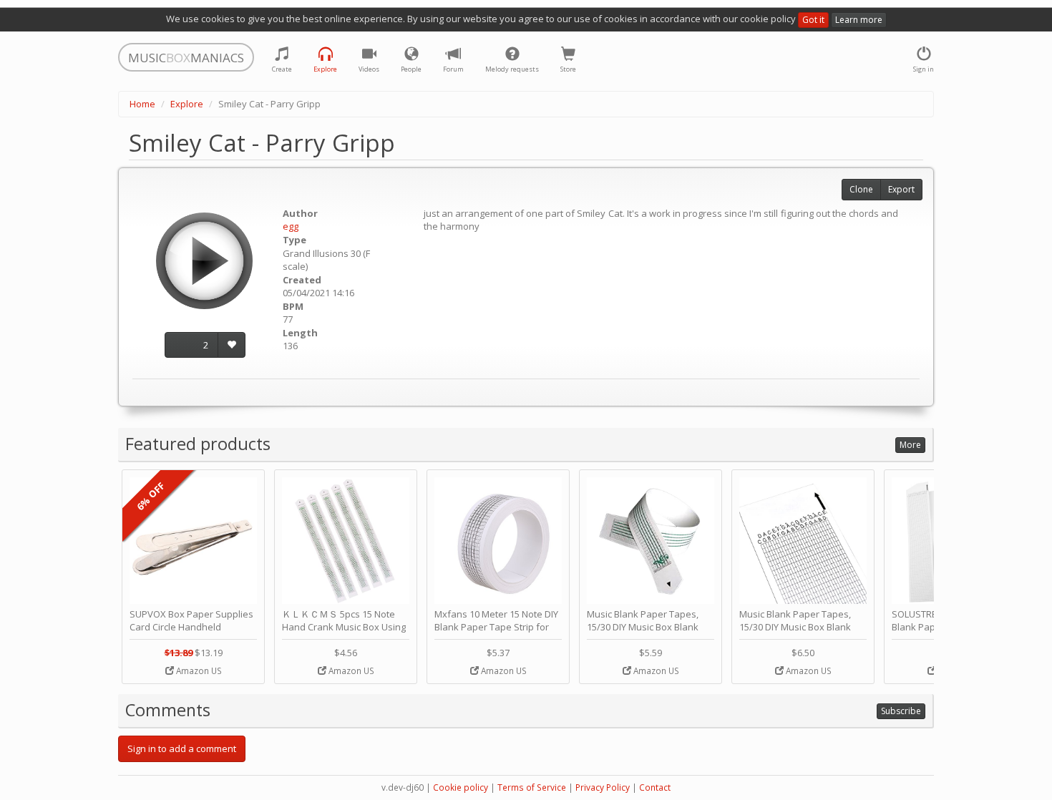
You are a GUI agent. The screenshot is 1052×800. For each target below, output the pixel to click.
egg (290, 226)
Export (901, 189)
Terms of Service (531, 787)
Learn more (858, 20)
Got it (813, 20)
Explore (186, 103)
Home (142, 103)
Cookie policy (460, 787)
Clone (861, 189)
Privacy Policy (602, 787)
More (910, 445)
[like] (231, 345)
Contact (655, 787)
